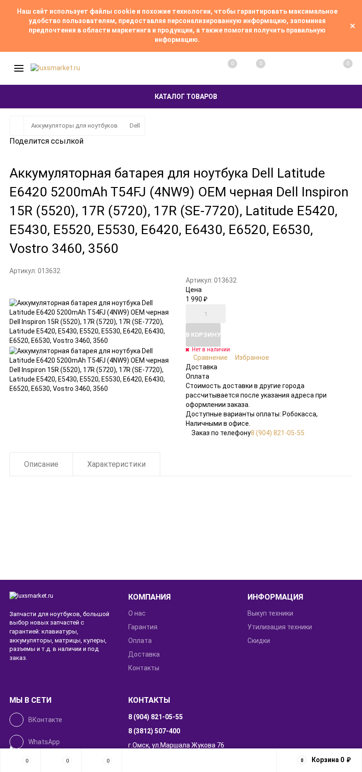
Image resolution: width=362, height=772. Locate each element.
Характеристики (116, 464)
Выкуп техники (270, 613)
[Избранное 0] (251, 68)
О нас (137, 613)
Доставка (144, 654)
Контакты (143, 668)
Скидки (258, 640)
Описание (41, 464)
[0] (337, 68)
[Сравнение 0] (223, 68)
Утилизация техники (279, 627)
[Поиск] (280, 68)
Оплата (140, 640)
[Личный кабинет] (308, 68)
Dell (135, 125)
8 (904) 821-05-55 (277, 433)
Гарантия (142, 627)
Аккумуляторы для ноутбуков (74, 125)
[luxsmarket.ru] (61, 596)
